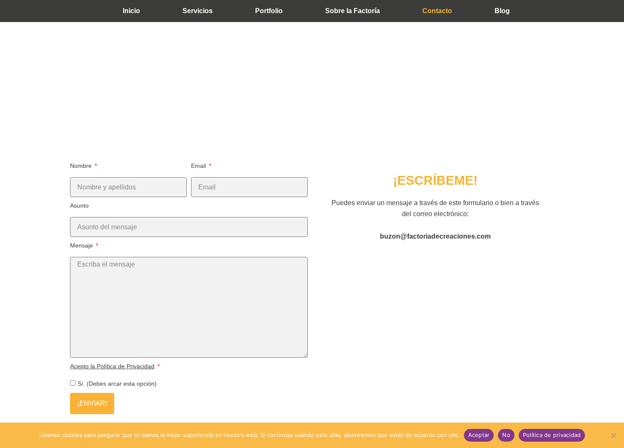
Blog (502, 10)
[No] (613, 435)
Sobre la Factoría (352, 10)
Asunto (79, 205)
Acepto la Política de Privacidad (112, 366)
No (506, 434)
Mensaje (82, 245)
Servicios (198, 10)
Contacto (437, 10)
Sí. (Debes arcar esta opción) (117, 383)
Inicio (131, 10)
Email (199, 165)
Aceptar (479, 434)
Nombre (81, 165)
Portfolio (269, 10)
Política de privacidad (552, 434)
